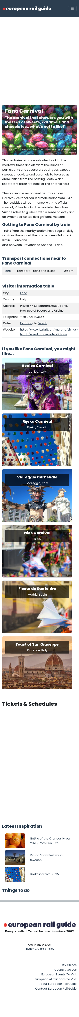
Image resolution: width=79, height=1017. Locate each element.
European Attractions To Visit (55, 979)
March (42, 323)
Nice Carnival (37, 532)
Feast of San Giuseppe (37, 644)
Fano (7, 271)
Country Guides (65, 970)
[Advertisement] (39, 58)
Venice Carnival (37, 365)
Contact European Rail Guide (56, 988)
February (26, 323)
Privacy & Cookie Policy (39, 949)
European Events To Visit (59, 974)
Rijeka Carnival (37, 421)
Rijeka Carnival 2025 (44, 874)
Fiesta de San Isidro (37, 588)
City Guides (68, 965)
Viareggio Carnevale (37, 477)
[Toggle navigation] (72, 8)
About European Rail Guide (57, 984)
